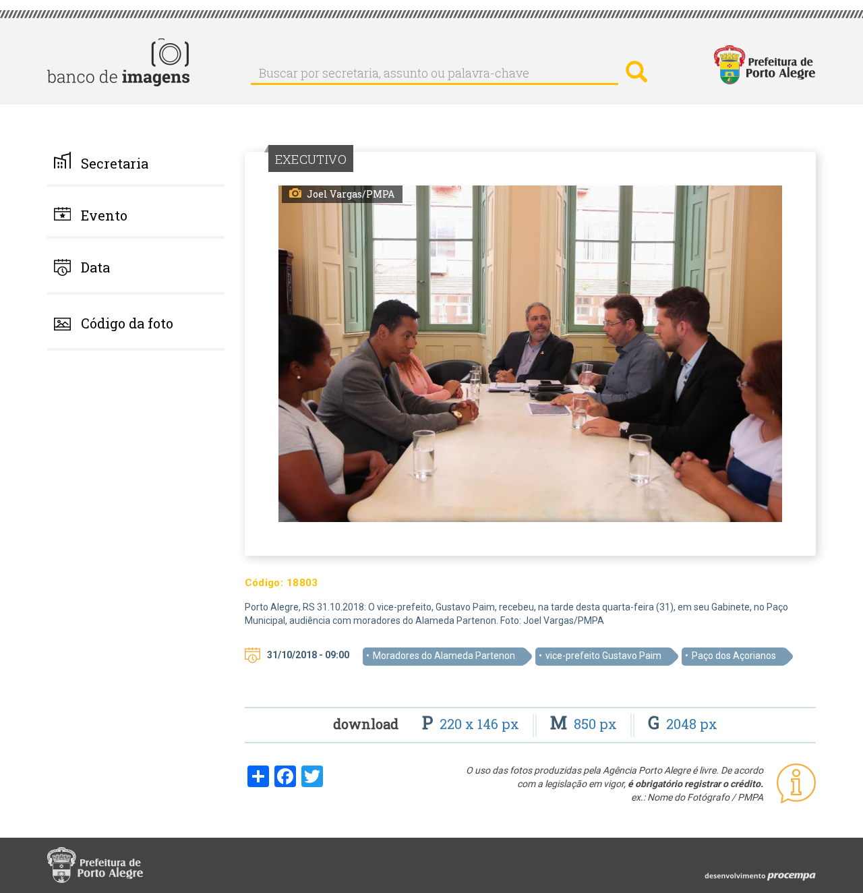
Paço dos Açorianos (734, 655)
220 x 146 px (472, 723)
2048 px (682, 723)
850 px (585, 723)
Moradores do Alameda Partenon (444, 655)
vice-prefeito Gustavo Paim (603, 655)
